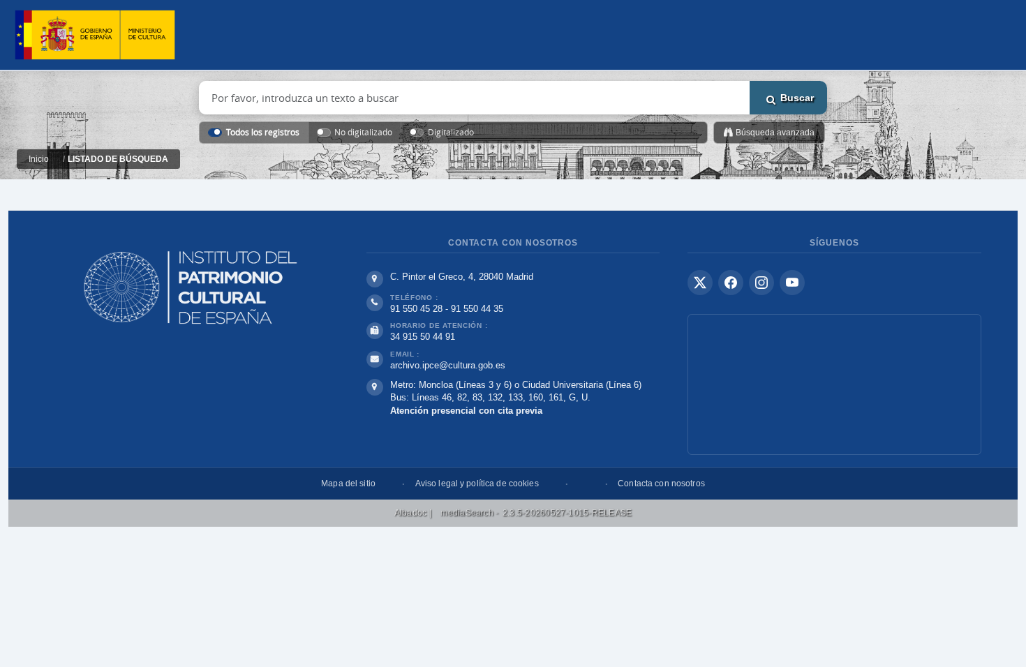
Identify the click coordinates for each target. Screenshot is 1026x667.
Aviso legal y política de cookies (477, 483)
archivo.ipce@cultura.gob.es (447, 365)
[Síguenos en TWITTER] (700, 282)
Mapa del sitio (348, 483)
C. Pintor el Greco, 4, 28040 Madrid (461, 276)
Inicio (39, 159)
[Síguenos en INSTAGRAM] (761, 282)
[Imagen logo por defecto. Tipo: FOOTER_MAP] (834, 384)
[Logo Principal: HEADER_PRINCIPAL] (95, 35)
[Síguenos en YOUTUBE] (792, 282)
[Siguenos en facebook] (730, 282)
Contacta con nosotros (661, 483)
